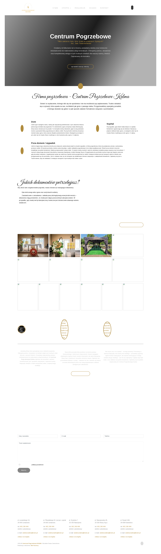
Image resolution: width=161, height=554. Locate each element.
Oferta (65, 8)
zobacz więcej (80, 373)
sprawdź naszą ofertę (80, 66)
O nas (55, 8)
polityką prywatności (37, 464)
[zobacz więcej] (22, 329)
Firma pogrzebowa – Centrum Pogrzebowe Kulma (40, 329)
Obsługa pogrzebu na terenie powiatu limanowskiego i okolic (126, 329)
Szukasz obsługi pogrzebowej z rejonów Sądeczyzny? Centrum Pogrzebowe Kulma (84, 329)
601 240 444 (119, 425)
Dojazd (92, 8)
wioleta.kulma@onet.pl (30, 533)
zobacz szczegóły (23, 537)
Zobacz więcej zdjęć (131, 225)
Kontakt (104, 8)
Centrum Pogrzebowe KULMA (32, 543)
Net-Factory (34, 545)
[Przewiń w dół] (80, 86)
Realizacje (80, 8)
